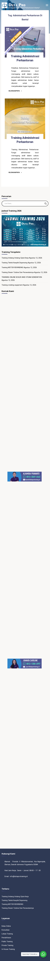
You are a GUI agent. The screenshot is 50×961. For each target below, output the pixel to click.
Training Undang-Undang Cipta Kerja (15, 258)
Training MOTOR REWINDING (12, 267)
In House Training (8, 949)
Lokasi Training (7, 934)
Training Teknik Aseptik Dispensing (14, 263)
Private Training (7, 945)
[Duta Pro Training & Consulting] (13, 5)
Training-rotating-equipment (12, 285)
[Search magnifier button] (45, 203)
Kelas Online (6, 926)
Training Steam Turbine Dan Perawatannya (18, 272)
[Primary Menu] (47, 5)
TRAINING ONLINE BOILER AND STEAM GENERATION (22, 277)
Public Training (7, 942)
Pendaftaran (6, 938)
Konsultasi (5, 930)
